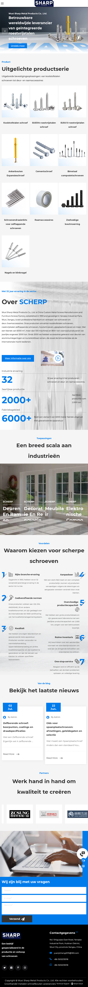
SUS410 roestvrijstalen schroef (72, 125)
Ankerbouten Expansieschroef (15, 173)
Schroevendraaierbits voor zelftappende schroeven (15, 224)
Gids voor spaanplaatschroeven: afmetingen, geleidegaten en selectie (27, 729)
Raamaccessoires (44, 220)
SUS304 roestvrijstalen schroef (44, 125)
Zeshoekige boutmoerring (72, 222)
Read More (15, 758)
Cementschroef (44, 171)
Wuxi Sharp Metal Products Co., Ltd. (36, 980)
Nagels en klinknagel (15, 272)
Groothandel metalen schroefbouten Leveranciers (30, 984)
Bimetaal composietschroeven (72, 173)
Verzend (15, 918)
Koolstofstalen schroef (15, 123)
